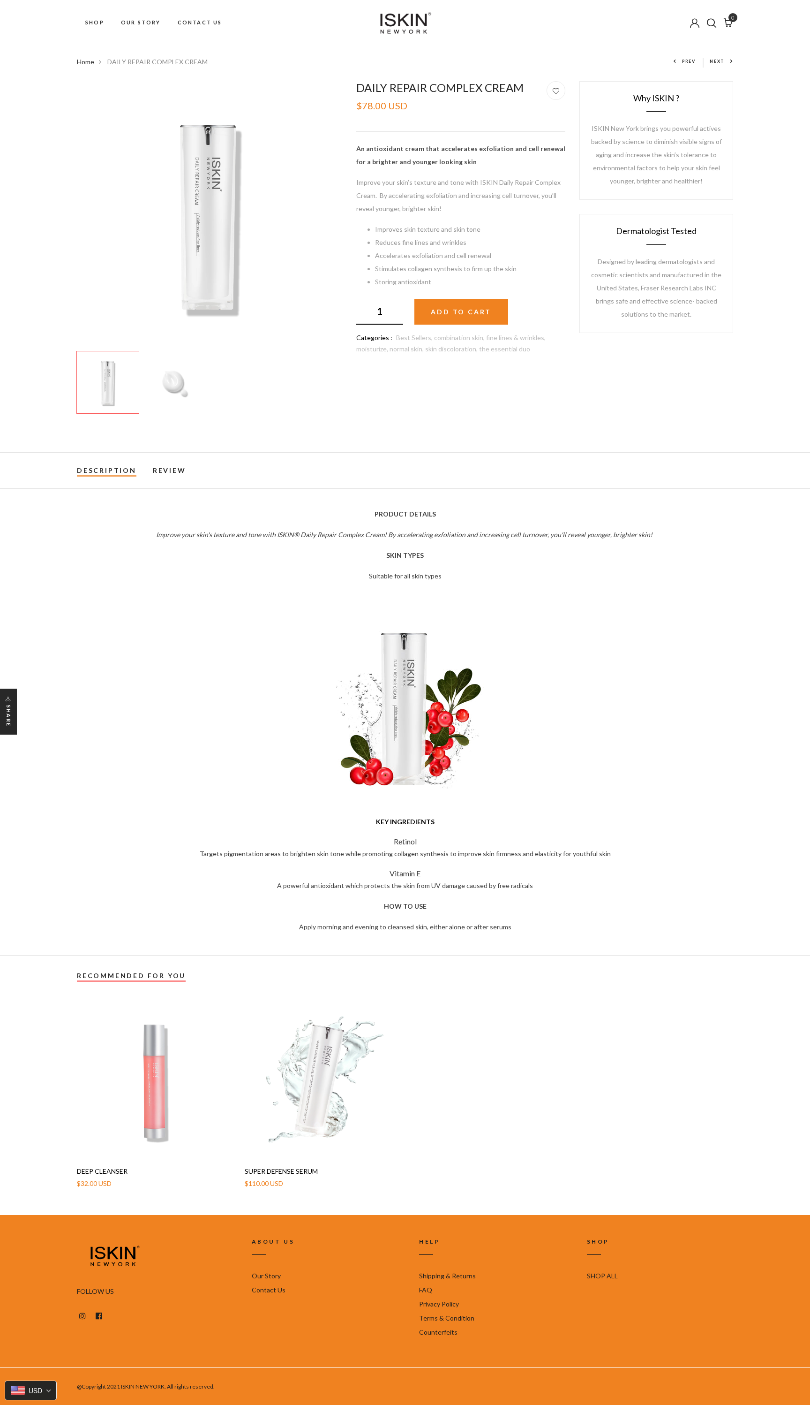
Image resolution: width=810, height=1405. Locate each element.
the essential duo (504, 349)
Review (169, 470)
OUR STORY (141, 22)
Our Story (266, 1276)
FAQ (425, 1290)
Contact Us (268, 1290)
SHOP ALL (602, 1276)
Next (717, 61)
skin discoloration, (452, 349)
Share (9, 716)
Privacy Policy (439, 1304)
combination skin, (460, 338)
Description (106, 470)
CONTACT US (200, 22)
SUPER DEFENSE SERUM (281, 1171)
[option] (209, 214)
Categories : (374, 338)
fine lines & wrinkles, (516, 338)
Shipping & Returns (447, 1276)
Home (85, 62)
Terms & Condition (446, 1318)
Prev (689, 61)
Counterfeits (438, 1332)
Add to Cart (461, 312)
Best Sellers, (415, 338)
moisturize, (373, 349)
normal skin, (407, 349)
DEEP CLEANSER (102, 1171)
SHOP (94, 22)
